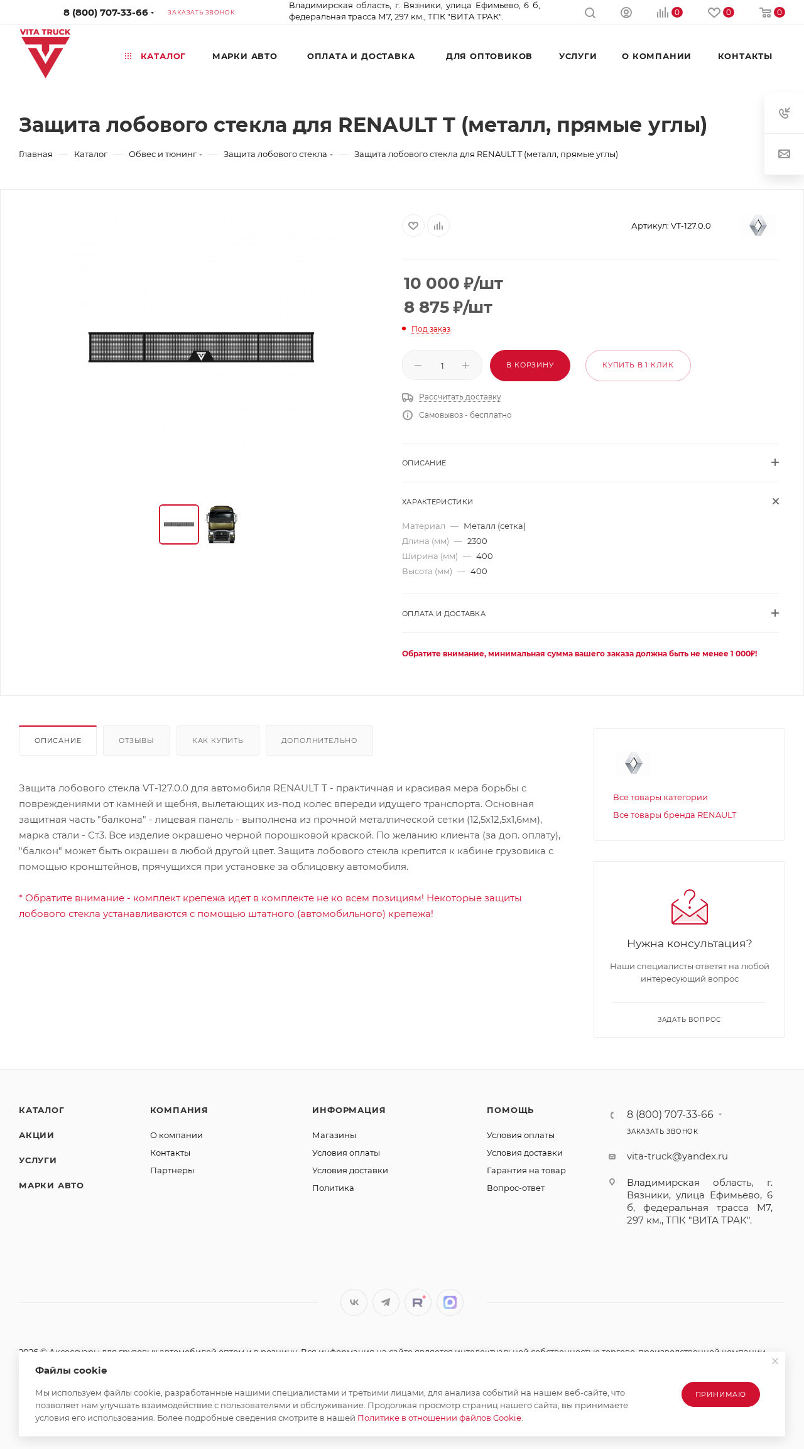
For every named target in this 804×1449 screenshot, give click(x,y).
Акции (37, 1135)
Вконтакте (353, 1302)
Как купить (218, 740)
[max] (450, 1302)
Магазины (334, 1135)
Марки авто (51, 1185)
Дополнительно (319, 740)
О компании (176, 1135)
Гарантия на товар (526, 1170)
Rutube (418, 1302)
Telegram (385, 1302)
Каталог (42, 1110)
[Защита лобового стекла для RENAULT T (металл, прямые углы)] (201, 348)
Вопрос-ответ (516, 1188)
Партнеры (172, 1170)
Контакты (170, 1153)
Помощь (510, 1110)
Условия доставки (350, 1170)
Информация (349, 1110)
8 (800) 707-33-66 (105, 12)
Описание (58, 740)
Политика (333, 1188)
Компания (179, 1110)
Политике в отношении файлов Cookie (439, 1418)
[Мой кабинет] (626, 14)
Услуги (38, 1160)
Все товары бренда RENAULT (674, 815)
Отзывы (137, 740)
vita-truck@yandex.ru (677, 1156)
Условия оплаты (346, 1153)
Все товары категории (660, 797)
